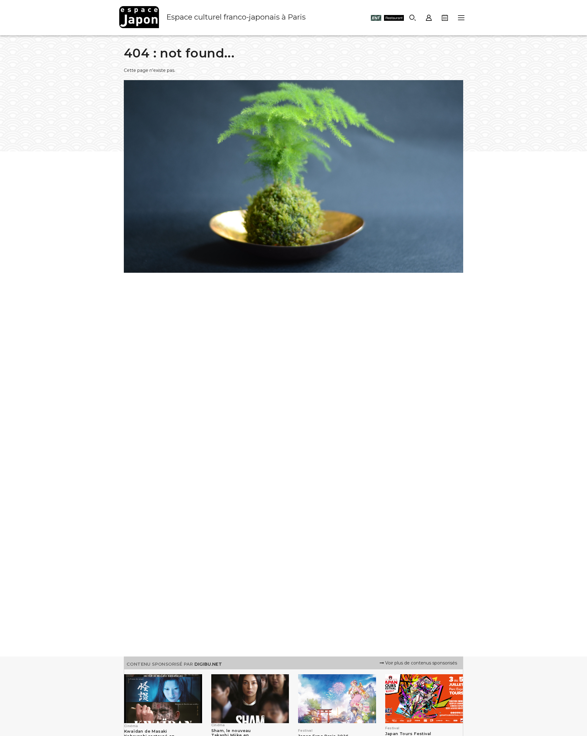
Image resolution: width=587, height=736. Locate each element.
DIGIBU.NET (208, 664)
